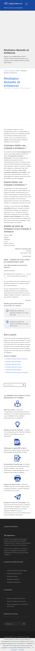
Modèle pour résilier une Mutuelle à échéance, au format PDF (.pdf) (19, 313)
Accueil (6, 70)
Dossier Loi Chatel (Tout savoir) (16, 598)
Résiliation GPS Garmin (14, 582)
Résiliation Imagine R (13, 579)
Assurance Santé (14, 70)
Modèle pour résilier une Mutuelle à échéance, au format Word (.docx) (19, 324)
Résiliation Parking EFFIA (14, 573)
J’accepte (21, 649)
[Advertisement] (17, 29)
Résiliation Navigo (12, 576)
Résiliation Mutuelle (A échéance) (12, 82)
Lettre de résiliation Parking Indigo (17, 570)
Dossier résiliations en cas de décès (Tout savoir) (17, 605)
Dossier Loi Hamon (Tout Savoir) (16, 601)
